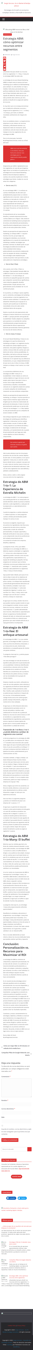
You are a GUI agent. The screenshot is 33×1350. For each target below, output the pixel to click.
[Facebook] (16, 58)
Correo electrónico (8, 1109)
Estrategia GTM (7, 34)
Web (2, 1117)
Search (29, 1149)
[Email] (16, 69)
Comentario (5, 1077)
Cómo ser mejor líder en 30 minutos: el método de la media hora (16, 1047)
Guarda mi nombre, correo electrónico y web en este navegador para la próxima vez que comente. (16, 1131)
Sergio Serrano (16, 54)
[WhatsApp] (16, 63)
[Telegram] (16, 66)
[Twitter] (16, 60)
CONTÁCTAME (16, 1177)
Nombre (4, 1100)
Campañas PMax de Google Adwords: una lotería (15, 1054)
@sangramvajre (23, 163)
